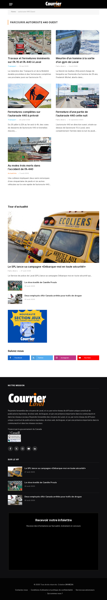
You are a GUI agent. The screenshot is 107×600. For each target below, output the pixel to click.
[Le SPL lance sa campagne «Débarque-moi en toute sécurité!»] (53, 237)
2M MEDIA (69, 585)
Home (13, 12)
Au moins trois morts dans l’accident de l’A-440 (24, 167)
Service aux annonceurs (85, 590)
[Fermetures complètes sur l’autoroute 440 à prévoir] (29, 96)
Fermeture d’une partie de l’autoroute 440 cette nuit (72, 113)
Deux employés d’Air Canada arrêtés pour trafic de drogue (53, 295)
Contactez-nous (21, 590)
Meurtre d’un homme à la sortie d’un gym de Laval (75, 60)
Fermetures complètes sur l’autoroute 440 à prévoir (24, 113)
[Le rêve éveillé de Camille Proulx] (15, 286)
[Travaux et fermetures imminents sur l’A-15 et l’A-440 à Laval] (29, 42)
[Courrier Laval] (53, 4)
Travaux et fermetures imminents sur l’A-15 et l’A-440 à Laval (29, 60)
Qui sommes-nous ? (55, 593)
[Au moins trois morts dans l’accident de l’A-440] (29, 149)
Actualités (12, 173)
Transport (12, 66)
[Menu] (11, 4)
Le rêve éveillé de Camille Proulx (41, 282)
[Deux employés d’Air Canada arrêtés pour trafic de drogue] (15, 299)
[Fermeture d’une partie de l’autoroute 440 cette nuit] (77, 96)
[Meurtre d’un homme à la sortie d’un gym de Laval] (77, 42)
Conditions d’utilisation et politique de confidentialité (52, 590)
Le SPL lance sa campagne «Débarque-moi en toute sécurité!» (47, 266)
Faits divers (61, 66)
